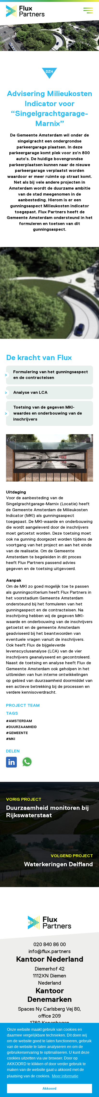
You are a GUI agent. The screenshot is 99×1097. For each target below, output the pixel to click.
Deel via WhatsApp (27, 762)
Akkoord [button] (49, 1088)
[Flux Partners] (25, 11)
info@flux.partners (50, 951)
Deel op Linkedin (11, 762)
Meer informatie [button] (65, 1076)
